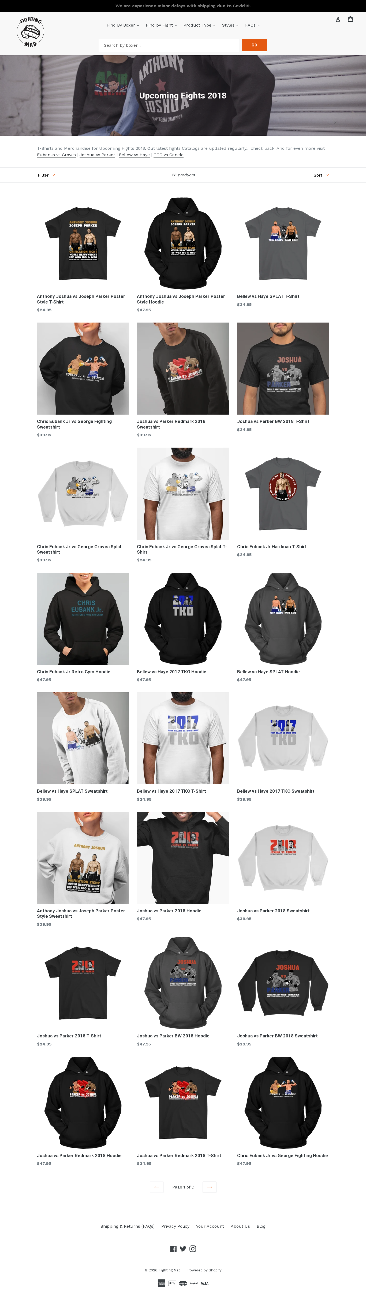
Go (254, 45)
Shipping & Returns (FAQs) (127, 1226)
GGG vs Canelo (169, 154)
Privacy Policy (175, 1226)
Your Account (210, 1226)
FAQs (253, 25)
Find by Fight (163, 25)
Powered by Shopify (204, 1270)
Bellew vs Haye (134, 154)
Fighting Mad (170, 1270)
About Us (240, 1226)
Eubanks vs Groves (56, 154)
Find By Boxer (124, 25)
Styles (231, 25)
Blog (261, 1226)
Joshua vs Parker (97, 154)
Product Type (201, 25)
